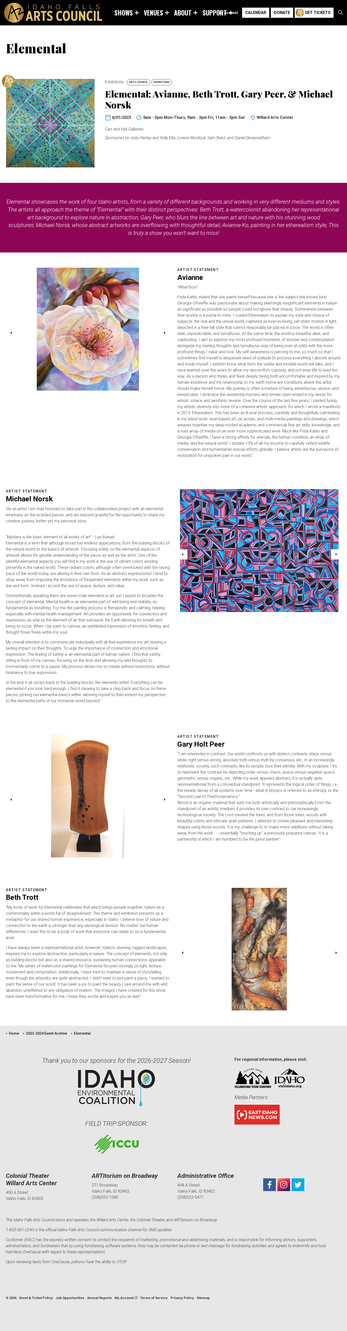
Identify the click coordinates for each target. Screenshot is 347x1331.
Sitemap (203, 1298)
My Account (228, 13)
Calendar (255, 12)
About (183, 12)
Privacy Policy (182, 1298)
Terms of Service (154, 1298)
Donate (282, 12)
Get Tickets (317, 12)
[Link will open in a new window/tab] (269, 1184)
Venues (153, 12)
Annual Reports (99, 1298)
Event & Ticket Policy (36, 1298)
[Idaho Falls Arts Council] (53, 13)
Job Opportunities (70, 1298)
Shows (123, 12)
